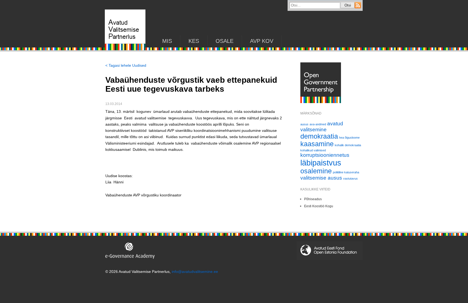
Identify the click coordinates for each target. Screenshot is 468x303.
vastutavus (350, 178)
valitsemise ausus (321, 178)
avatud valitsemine (321, 126)
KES (193, 41)
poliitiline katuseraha (346, 172)
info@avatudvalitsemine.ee (195, 271)
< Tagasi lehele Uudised (125, 65)
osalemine (316, 171)
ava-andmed (318, 124)
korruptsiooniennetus (324, 155)
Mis (167, 41)
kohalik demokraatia (348, 145)
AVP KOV (261, 41)
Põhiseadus (313, 199)
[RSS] (358, 7)
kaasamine (317, 144)
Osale (224, 41)
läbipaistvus (320, 162)
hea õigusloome (349, 137)
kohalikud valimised (313, 150)
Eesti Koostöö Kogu (318, 206)
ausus (304, 124)
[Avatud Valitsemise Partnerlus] (125, 49)
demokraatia (319, 136)
